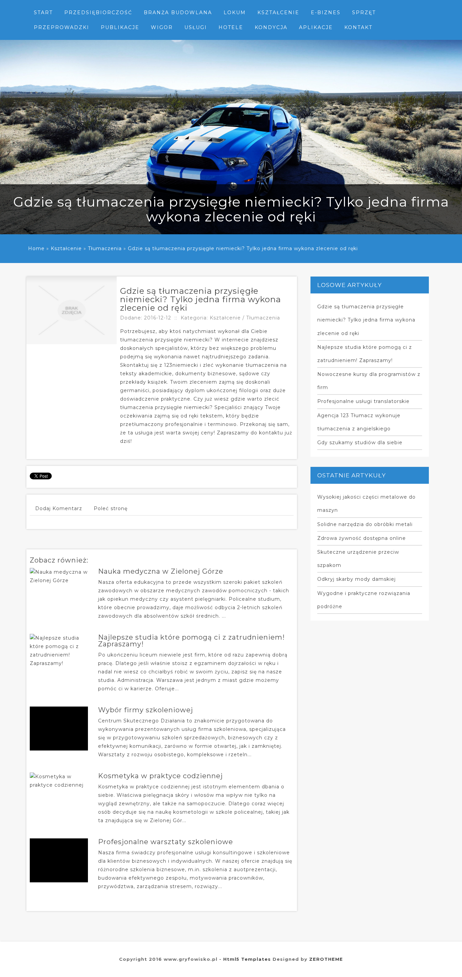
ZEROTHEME (326, 959)
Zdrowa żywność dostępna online (361, 538)
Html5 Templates (247, 959)
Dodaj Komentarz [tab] (58, 508)
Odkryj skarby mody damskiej (356, 579)
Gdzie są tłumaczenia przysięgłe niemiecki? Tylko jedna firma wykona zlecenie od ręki (243, 248)
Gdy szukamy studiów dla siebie (359, 442)
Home (36, 248)
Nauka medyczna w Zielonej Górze (160, 571)
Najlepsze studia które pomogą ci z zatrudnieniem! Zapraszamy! (191, 640)
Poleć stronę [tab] (111, 508)
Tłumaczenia (105, 248)
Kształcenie (66, 248)
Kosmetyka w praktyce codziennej (160, 776)
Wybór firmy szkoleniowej (145, 710)
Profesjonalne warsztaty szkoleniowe (165, 842)
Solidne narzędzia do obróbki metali (365, 524)
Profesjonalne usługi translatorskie (363, 401)
